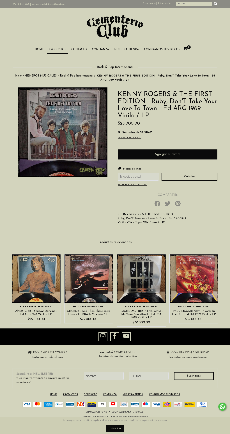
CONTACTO (79, 49)
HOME (39, 49)
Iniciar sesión (164, 3)
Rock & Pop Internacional (76, 75)
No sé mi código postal (132, 185)
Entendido (115, 428)
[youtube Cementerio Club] (126, 336)
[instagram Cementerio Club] (102, 336)
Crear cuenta (149, 3)
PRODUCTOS (57, 49)
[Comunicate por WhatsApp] (222, 407)
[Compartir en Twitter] (168, 204)
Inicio (18, 75)
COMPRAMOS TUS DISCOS (162, 49)
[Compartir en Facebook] (157, 204)
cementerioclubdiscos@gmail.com (49, 4)
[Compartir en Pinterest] (178, 204)
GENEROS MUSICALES (41, 75)
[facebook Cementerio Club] (114, 336)
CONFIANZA (100, 49)
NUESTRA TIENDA (126, 49)
